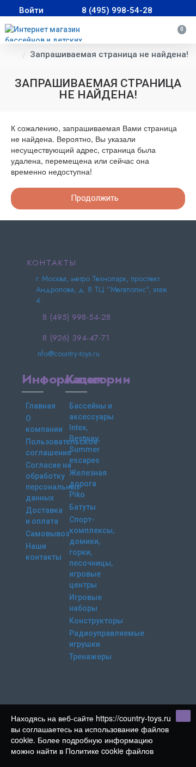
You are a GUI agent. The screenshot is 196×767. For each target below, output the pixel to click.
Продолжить (95, 198)
